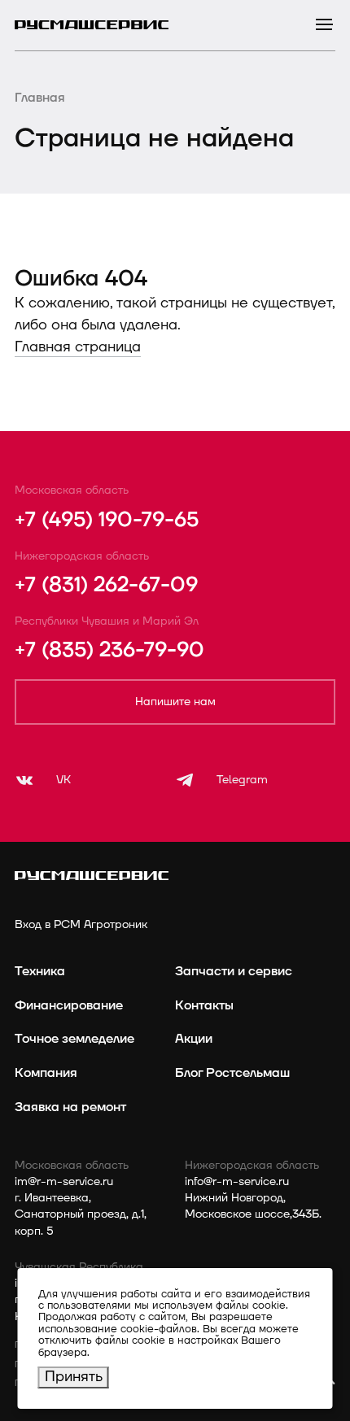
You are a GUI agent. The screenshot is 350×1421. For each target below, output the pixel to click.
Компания (46, 1073)
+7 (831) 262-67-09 (106, 585)
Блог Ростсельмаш (232, 1073)
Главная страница (78, 347)
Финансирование (69, 1005)
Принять (74, 1377)
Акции (193, 1039)
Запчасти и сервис (233, 971)
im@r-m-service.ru (64, 1181)
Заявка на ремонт (70, 1107)
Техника (40, 971)
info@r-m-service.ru (237, 1181)
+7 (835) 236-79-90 (109, 650)
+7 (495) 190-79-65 (107, 520)
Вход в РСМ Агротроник (81, 924)
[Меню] (324, 25)
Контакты (204, 1005)
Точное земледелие (74, 1039)
